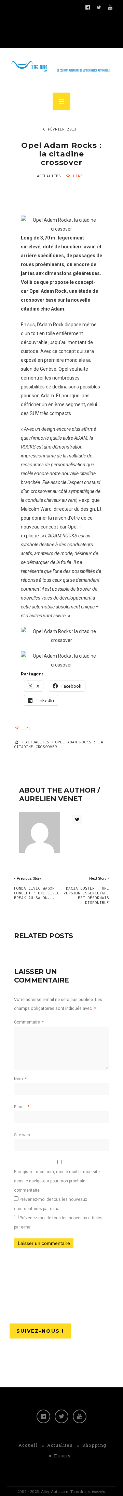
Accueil (28, 1445)
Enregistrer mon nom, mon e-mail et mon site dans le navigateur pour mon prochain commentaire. (57, 1181)
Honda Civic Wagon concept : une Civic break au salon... (36, 893)
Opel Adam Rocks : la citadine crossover (61, 154)
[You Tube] (79, 1416)
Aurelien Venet (50, 799)
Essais (62, 1456)
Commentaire (29, 1022)
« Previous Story (27, 878)
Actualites (49, 176)
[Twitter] (61, 1416)
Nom (20, 1078)
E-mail (21, 1106)
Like (77, 176)
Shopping (94, 1445)
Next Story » (99, 878)
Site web (22, 1135)
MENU (61, 101)
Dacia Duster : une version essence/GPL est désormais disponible (86, 895)
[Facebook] (43, 1416)
